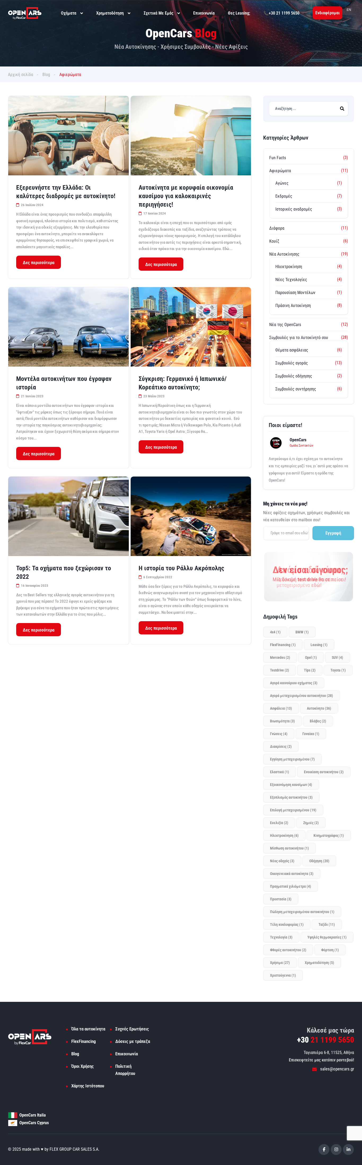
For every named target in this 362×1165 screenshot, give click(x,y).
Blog (46, 74)
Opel (311, 657)
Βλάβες (318, 721)
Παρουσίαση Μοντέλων (295, 292)
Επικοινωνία (204, 13)
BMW (302, 632)
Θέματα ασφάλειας (291, 350)
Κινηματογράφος (329, 835)
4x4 (275, 632)
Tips (310, 670)
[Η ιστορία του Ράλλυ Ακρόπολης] (191, 516)
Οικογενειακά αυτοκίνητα (292, 873)
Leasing (319, 645)
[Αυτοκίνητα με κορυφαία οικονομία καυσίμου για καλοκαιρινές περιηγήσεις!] (191, 135)
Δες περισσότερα (38, 262)
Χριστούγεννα (283, 975)
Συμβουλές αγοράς (291, 363)
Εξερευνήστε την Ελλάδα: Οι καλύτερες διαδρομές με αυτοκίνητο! (65, 192)
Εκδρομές (283, 196)
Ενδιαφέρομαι (327, 12)
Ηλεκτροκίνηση (288, 266)
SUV (337, 657)
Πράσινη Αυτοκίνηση (293, 305)
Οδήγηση (319, 861)
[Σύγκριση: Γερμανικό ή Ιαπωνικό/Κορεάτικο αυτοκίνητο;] (191, 327)
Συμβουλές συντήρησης (295, 389)
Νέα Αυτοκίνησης (284, 254)
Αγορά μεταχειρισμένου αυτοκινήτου (301, 695)
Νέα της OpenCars (285, 324)
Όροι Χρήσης (82, 1066)
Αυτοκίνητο (319, 708)
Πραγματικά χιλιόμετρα (290, 886)
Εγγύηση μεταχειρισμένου (292, 759)
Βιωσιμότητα (282, 721)
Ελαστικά (279, 772)
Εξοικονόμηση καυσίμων (291, 784)
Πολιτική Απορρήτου (125, 1070)
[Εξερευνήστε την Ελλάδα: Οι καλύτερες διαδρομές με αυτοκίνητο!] (68, 135)
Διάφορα (276, 228)
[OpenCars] (25, 12)
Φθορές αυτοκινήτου (288, 950)
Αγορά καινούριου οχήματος (293, 683)
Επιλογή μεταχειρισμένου (293, 810)
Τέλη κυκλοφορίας (287, 924)
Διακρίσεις (281, 746)
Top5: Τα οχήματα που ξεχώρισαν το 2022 (63, 572)
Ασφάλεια (281, 708)
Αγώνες (282, 183)
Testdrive (279, 670)
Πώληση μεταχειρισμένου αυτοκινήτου (302, 912)
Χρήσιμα (280, 963)
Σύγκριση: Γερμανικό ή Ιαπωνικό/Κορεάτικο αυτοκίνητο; (183, 383)
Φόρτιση (330, 950)
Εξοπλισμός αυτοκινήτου (291, 797)
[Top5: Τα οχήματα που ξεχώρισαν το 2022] (68, 516)
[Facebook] (324, 1149)
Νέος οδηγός (282, 861)
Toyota (338, 670)
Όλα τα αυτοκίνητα (88, 1028)
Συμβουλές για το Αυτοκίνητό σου (298, 337)
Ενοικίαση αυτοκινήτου (324, 772)
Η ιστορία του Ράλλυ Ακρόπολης (181, 568)
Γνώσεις (279, 734)
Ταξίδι (327, 924)
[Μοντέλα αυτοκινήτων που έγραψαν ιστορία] (68, 327)
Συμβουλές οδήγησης (293, 376)
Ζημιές (311, 823)
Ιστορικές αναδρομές (293, 209)
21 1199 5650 (325, 1039)
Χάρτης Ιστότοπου (87, 1085)
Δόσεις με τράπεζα (132, 1041)
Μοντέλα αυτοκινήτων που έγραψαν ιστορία (64, 383)
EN (349, 10)
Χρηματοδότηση (110, 13)
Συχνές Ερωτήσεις (132, 1028)
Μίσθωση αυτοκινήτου (289, 848)
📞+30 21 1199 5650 (281, 13)
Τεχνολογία (281, 937)
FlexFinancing (283, 645)
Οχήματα (68, 13)
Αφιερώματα (280, 170)
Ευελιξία (279, 823)
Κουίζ (274, 241)
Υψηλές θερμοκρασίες (327, 937)
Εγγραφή (333, 533)
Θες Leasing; (239, 13)
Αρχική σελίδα (20, 74)
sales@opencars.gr (336, 1068)
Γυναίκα (310, 734)
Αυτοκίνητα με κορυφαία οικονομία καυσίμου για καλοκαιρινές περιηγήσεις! (186, 196)
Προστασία (281, 899)
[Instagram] (336, 1149)
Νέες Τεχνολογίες (291, 279)
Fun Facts (277, 157)
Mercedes (280, 657)
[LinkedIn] (348, 1149)
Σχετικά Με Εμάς (158, 13)
